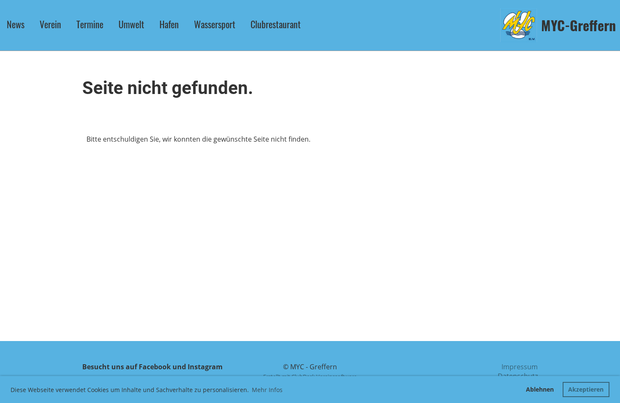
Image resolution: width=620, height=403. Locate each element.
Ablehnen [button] (540, 389)
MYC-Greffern (578, 25)
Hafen (169, 24)
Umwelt (131, 24)
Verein (50, 24)
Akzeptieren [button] (586, 389)
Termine (89, 24)
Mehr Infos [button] (267, 390)
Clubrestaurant (276, 24)
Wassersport (214, 24)
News (15, 24)
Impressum (519, 366)
